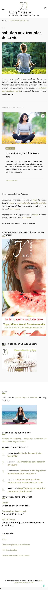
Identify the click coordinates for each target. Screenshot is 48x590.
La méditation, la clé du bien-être (22, 155)
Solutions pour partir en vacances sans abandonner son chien (25, 481)
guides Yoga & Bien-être (26, 397)
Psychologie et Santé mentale (14, 511)
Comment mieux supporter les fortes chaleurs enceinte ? (27, 472)
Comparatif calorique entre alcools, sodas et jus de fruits (23, 524)
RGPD (4, 539)
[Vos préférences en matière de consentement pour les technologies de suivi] (44, 586)
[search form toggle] (45, 8)
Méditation (10, 148)
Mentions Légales (9, 550)
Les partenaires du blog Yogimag (15, 555)
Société (5, 503)
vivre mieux (14, 209)
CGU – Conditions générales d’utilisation (28, 581)
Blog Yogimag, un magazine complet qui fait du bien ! (26, 490)
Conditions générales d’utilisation (16, 544)
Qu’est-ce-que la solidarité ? (15, 505)
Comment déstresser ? (13, 514)
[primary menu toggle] (3, 9)
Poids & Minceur (8, 519)
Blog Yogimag (20, 12)
